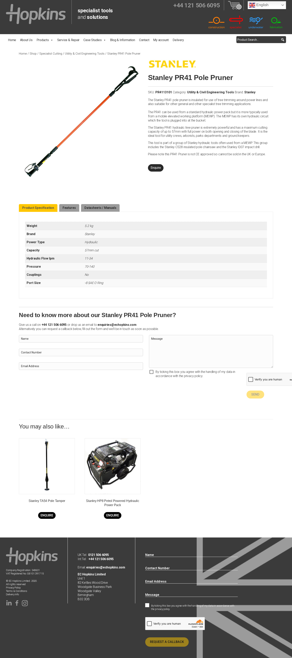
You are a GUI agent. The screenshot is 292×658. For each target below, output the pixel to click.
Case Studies (92, 40)
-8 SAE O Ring (94, 283)
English (262, 5)
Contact (144, 40)
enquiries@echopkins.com (117, 325)
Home (12, 40)
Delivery (178, 40)
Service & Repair (68, 40)
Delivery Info (12, 594)
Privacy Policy (13, 587)
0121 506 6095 (98, 555)
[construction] (216, 22)
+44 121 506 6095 (99, 559)
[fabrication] (276, 22)
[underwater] (256, 22)
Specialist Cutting (50, 53)
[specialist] (236, 22)
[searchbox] (261, 39)
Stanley (249, 92)
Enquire (156, 168)
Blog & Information (122, 40)
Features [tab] (69, 208)
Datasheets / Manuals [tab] (100, 208)
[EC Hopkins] (36, 14)
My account (161, 40)
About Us (26, 40)
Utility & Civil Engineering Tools (84, 53)
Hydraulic (91, 242)
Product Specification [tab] (38, 208)
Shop (33, 53)
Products (43, 40)
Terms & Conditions (16, 590)
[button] (282, 39)
